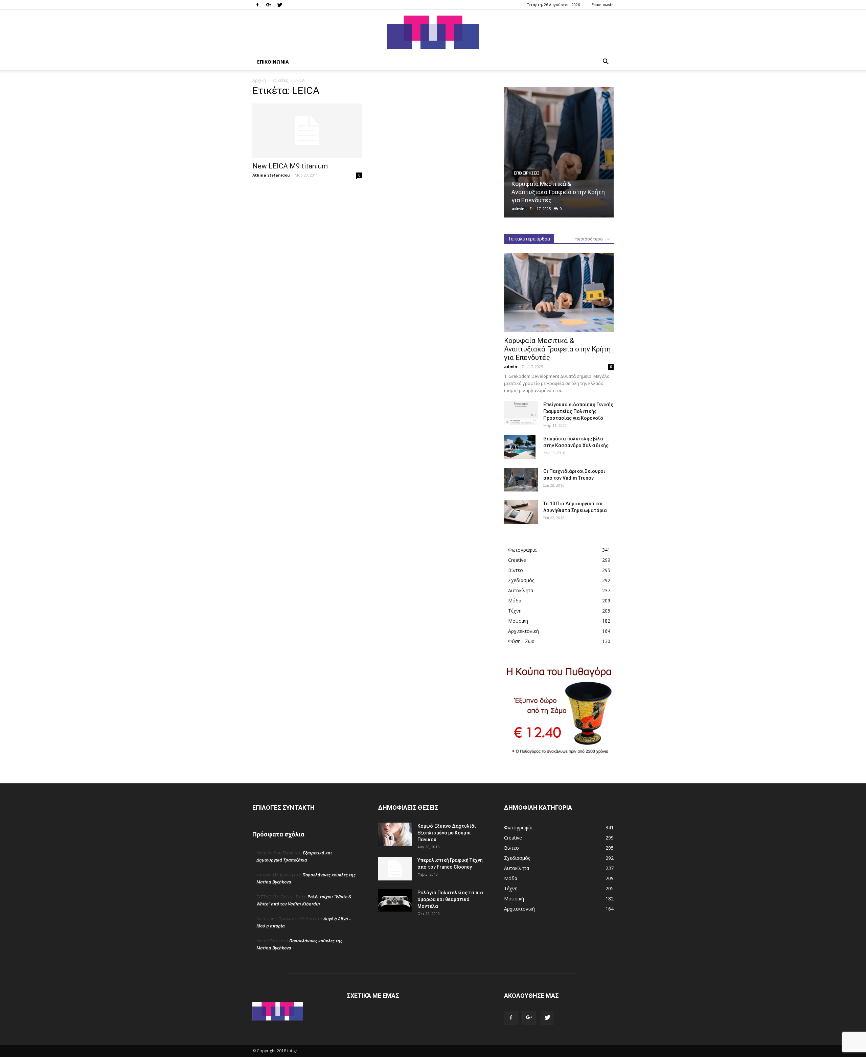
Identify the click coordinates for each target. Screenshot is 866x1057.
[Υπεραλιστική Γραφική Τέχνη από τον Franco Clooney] (395, 868)
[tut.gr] (433, 32)
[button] (605, 62)
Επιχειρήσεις (527, 173)
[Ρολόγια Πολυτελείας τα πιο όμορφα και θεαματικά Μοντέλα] (395, 900)
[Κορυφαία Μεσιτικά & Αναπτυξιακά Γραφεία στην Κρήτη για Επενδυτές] (559, 152)
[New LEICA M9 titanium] (307, 131)
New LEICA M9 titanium (290, 166)
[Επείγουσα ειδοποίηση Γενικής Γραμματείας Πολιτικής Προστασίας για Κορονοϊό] (521, 413)
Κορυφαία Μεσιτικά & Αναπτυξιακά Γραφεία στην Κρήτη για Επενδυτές (558, 192)
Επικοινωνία (603, 4)
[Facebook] (257, 4)
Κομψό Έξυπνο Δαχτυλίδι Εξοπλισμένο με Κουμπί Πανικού (446, 832)
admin (518, 208)
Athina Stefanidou (271, 175)
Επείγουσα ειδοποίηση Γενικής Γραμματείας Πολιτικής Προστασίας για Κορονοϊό (578, 411)
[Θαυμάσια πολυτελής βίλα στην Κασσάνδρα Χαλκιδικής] (519, 447)
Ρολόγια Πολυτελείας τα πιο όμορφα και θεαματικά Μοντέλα (450, 899)
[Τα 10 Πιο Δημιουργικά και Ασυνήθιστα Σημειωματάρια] (521, 512)
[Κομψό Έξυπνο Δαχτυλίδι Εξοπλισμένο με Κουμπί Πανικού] (395, 834)
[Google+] (269, 4)
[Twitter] (280, 4)
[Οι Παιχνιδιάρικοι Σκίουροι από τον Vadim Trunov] (521, 479)
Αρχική (259, 80)
